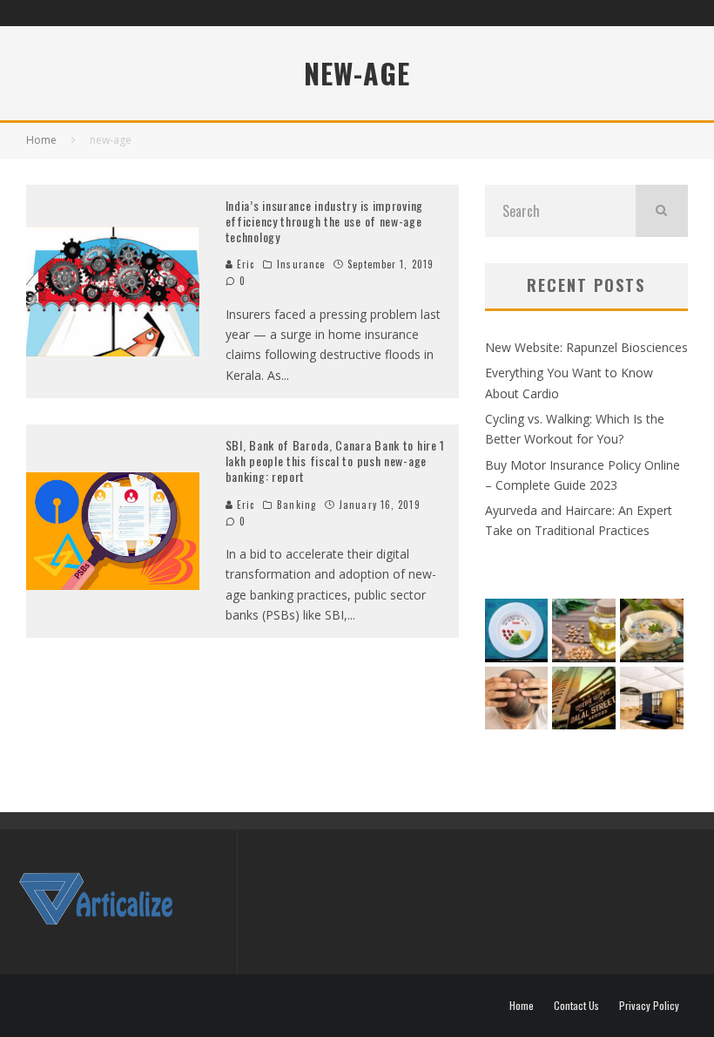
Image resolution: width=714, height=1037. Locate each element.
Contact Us (576, 1005)
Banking (296, 504)
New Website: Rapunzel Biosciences (586, 347)
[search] (662, 211)
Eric (244, 264)
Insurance (301, 264)
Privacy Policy (649, 1005)
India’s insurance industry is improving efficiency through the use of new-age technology (324, 221)
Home (521, 1005)
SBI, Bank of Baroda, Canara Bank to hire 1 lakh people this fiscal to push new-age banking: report (335, 460)
